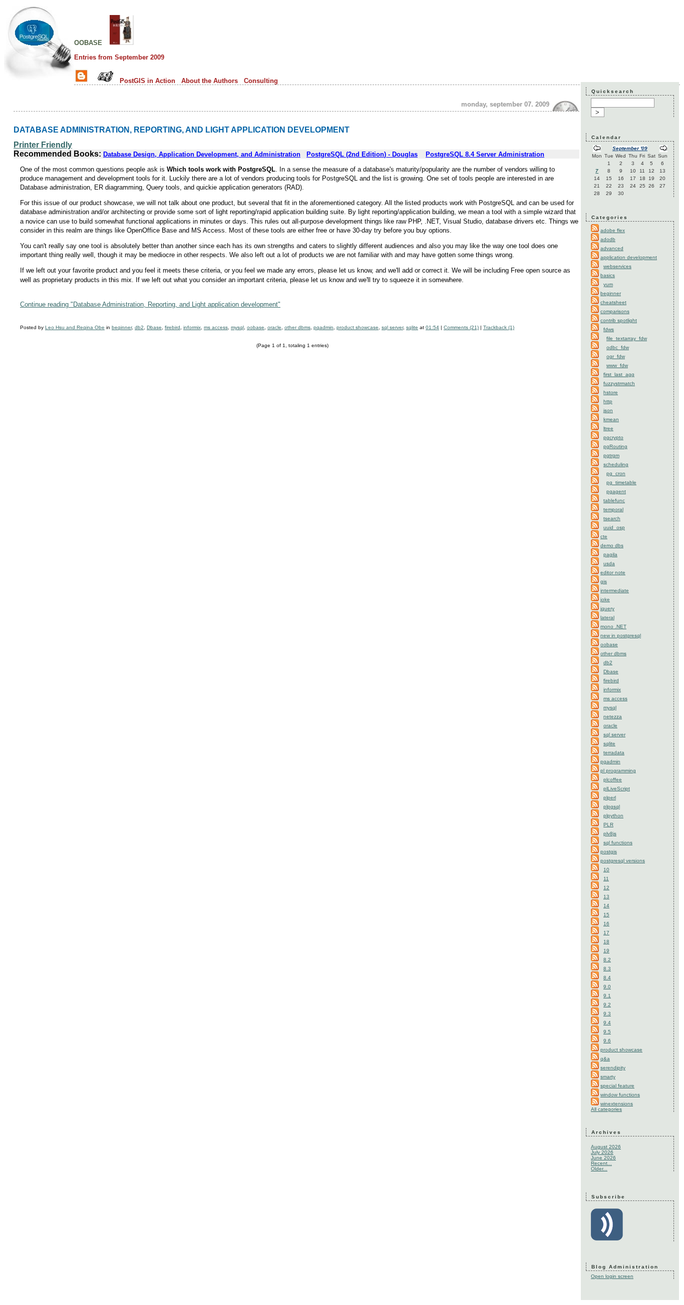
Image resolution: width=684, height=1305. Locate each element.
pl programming (618, 770)
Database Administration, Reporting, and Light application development (182, 129)
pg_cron (615, 473)
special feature (617, 1085)
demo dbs (611, 545)
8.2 (607, 959)
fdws (608, 329)
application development (628, 257)
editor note (612, 572)
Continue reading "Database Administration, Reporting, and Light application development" (150, 304)
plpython (613, 815)
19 (606, 950)
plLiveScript (616, 788)
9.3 (607, 1013)
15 (606, 914)
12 (606, 887)
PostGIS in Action (147, 81)
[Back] (597, 149)
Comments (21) (461, 327)
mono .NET (613, 626)
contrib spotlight (618, 320)
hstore (610, 392)
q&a (605, 1058)
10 (606, 869)
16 (606, 923)
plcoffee (612, 779)
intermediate (614, 590)
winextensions (616, 1103)
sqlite (412, 327)
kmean (611, 419)
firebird (172, 327)
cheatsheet (613, 302)
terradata (613, 752)
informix (192, 327)
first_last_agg (618, 374)
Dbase (154, 327)
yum (608, 284)
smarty (607, 1076)
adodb (607, 239)
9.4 (607, 1022)
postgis (608, 851)
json (608, 410)
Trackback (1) (498, 327)
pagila (610, 554)
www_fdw (617, 365)
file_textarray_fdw (626, 338)
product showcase (357, 327)
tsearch (611, 518)
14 (606, 905)
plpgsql (611, 806)
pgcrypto (613, 437)
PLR (608, 824)
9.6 (607, 1040)
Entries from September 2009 (119, 57)
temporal (613, 509)
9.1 (607, 995)
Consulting (261, 81)
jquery (607, 608)
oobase (88, 42)
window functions (620, 1094)
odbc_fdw (617, 347)
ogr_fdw (615, 356)
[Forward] (663, 149)
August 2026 (606, 1146)
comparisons (614, 311)
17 (606, 932)
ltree (608, 428)
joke (605, 599)
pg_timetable (621, 482)
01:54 (432, 327)
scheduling (615, 464)
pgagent (616, 491)
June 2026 (603, 1157)
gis (603, 581)
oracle (274, 327)
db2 (139, 327)
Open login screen (612, 1276)
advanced (611, 248)
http (607, 401)
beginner (122, 327)
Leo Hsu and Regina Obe (75, 327)
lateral (607, 617)
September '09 (629, 148)
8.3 (607, 968)
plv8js (609, 833)
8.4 (607, 977)
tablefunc (614, 500)
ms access (216, 327)
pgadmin (323, 327)
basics (607, 275)
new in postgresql (620, 635)
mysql (237, 327)
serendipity (612, 1067)
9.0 (607, 986)
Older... (599, 1168)
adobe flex (612, 230)
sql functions (617, 842)
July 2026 (602, 1152)
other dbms (297, 327)
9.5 (607, 1031)
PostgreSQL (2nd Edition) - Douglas (362, 154)
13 (606, 896)
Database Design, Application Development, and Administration (201, 154)
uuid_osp (614, 527)
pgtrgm (611, 455)
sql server (392, 327)
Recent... (601, 1163)
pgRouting (615, 446)
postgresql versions (622, 860)
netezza (612, 716)
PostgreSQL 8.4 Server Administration (485, 154)
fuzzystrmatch (619, 383)
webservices (617, 266)
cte (603, 536)
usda (609, 563)
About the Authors (209, 81)
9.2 (607, 1004)
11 (606, 878)
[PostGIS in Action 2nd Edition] (122, 42)
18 (606, 941)
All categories (606, 1109)
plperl (609, 797)
